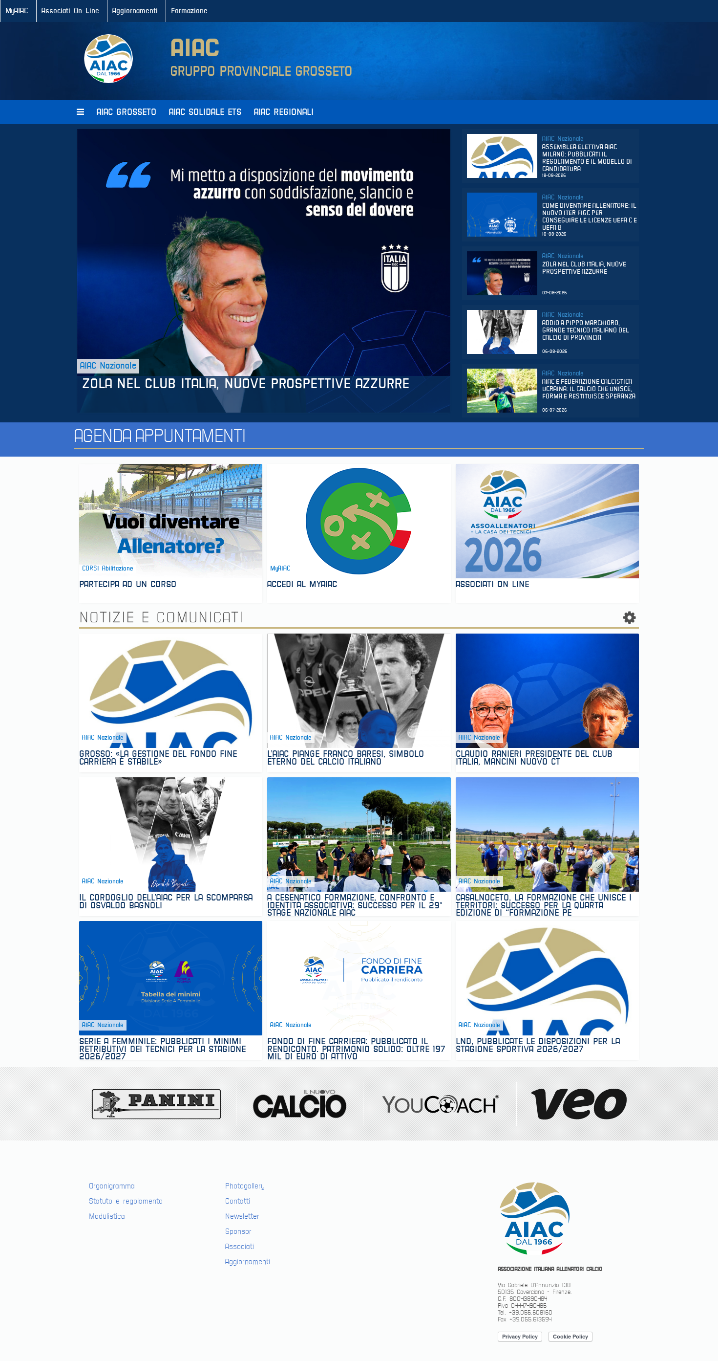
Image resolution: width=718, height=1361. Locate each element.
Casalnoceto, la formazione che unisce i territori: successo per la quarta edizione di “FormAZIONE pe (544, 905)
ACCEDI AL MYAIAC (302, 585)
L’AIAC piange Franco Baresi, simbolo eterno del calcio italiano (345, 759)
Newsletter (242, 1216)
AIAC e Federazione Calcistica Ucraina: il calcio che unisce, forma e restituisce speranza (588, 389)
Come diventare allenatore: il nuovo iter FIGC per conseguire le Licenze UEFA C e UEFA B (589, 217)
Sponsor (238, 1231)
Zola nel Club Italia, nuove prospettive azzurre (248, 384)
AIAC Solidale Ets (205, 112)
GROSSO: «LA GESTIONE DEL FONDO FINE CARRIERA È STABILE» (158, 759)
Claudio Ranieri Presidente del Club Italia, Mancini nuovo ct (534, 759)
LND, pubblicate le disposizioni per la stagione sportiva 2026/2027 (538, 1046)
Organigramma (112, 1186)
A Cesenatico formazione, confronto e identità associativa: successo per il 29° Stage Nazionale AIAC (355, 905)
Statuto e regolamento (126, 1201)
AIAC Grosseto (126, 112)
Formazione (189, 11)
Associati (239, 1246)
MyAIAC (16, 11)
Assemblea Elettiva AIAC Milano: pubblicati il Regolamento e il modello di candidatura (587, 158)
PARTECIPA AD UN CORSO (127, 585)
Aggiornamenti (135, 11)
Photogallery (245, 1186)
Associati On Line (70, 11)
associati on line (492, 585)
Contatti (237, 1201)
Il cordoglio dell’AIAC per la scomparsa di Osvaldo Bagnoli (166, 902)
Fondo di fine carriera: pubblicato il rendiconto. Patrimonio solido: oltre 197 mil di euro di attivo (356, 1049)
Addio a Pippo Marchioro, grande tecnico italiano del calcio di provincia (585, 331)
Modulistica (107, 1216)
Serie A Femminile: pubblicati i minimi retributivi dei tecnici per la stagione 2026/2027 (162, 1049)
